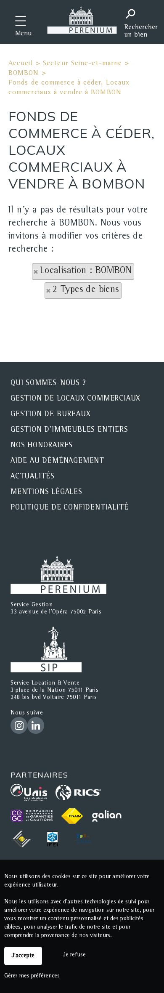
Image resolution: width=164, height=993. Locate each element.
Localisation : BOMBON (86, 271)
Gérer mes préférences (32, 976)
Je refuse (74, 955)
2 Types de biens (86, 290)
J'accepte (23, 956)
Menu (23, 34)
